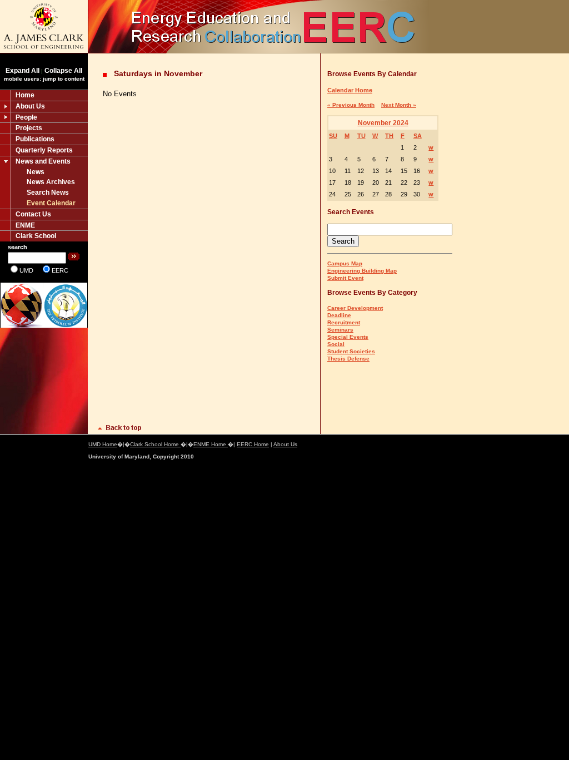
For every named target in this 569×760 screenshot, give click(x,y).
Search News (48, 192)
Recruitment (343, 322)
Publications (35, 139)
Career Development (355, 308)
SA (417, 135)
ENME (25, 225)
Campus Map (344, 263)
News (35, 172)
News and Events (43, 161)
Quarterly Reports (44, 150)
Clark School (36, 236)
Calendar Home (349, 90)
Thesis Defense (348, 359)
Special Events (347, 337)
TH (389, 135)
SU (333, 135)
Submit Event (345, 278)
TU (361, 135)
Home (25, 95)
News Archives (51, 182)
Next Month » (398, 105)
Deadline (339, 315)
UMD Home (102, 444)
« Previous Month (351, 105)
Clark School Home (155, 444)
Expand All (22, 71)
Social (336, 344)
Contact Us (33, 214)
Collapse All (63, 71)
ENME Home (210, 444)
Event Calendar (51, 203)
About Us (30, 106)
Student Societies (351, 351)
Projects (29, 128)
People (26, 117)
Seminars (340, 330)
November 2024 (383, 123)
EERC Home (253, 444)
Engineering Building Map (362, 271)
